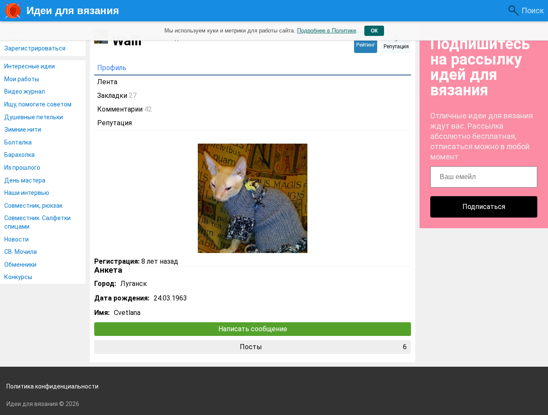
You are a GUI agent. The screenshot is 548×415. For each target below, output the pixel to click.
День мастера (24, 180)
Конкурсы (18, 277)
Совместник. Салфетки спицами (37, 222)
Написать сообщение (252, 329)
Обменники (20, 264)
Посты (323, 347)
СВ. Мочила (20, 251)
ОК (374, 31)
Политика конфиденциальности (52, 386)
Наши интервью (26, 192)
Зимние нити (22, 129)
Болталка (18, 142)
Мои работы (21, 79)
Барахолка (19, 154)
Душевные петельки (33, 117)
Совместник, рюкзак (33, 205)
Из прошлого (22, 167)
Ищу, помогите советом (37, 104)
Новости (16, 239)
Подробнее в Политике (326, 30)
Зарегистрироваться (35, 48)
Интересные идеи (29, 66)
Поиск (532, 10)
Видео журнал (24, 91)
